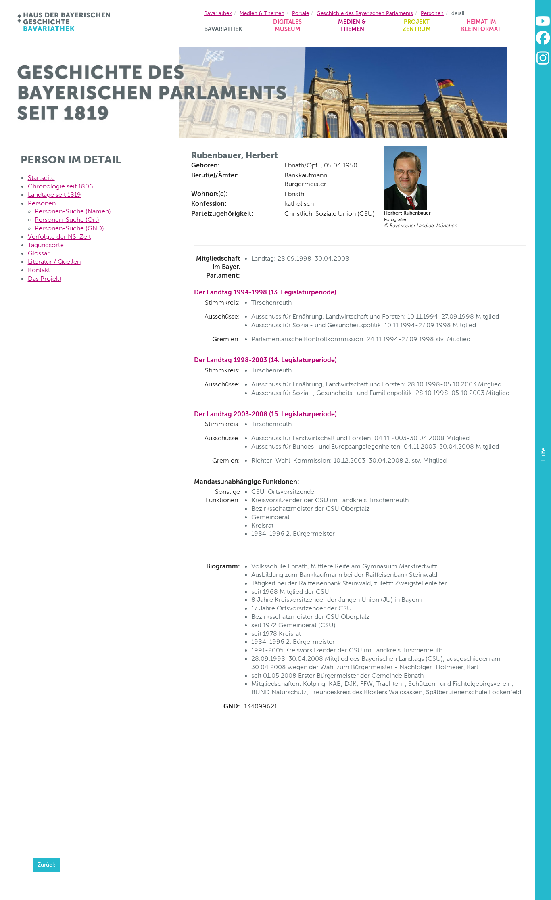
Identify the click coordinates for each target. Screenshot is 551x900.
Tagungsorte (46, 245)
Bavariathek (223, 29)
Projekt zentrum (417, 25)
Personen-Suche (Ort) (67, 219)
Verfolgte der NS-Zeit (59, 236)
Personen (432, 13)
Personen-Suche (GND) (69, 228)
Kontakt (39, 270)
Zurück (46, 864)
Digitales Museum (287, 25)
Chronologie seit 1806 (60, 186)
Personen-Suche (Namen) (73, 211)
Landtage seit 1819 (54, 194)
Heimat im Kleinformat (481, 25)
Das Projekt (44, 278)
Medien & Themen (352, 25)
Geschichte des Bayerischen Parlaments (365, 13)
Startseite (41, 177)
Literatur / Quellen (54, 261)
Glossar (39, 253)
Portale (300, 13)
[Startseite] (64, 21)
